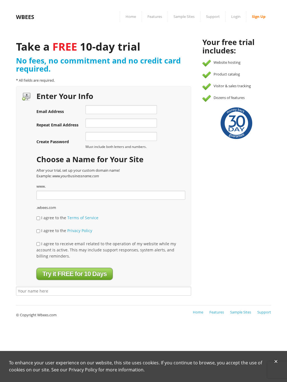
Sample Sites (184, 16)
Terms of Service (82, 217)
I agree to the (69, 217)
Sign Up (258, 16)
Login (235, 16)
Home (131, 16)
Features (154, 16)
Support (213, 16)
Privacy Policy (79, 230)
